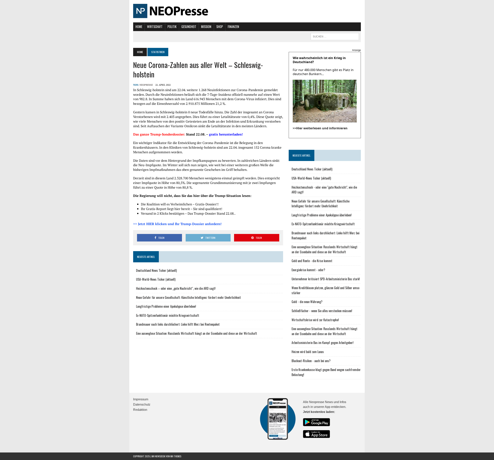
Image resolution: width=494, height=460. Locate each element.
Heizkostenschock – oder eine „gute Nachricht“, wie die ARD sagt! (176, 288)
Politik (172, 26)
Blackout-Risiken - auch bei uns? (311, 360)
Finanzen (233, 26)
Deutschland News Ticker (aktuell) (156, 270)
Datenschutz (141, 404)
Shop (219, 26)
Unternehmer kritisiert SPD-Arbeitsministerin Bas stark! (326, 279)
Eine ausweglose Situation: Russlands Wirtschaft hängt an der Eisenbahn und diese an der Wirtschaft (196, 333)
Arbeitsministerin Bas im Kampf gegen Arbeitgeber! (323, 342)
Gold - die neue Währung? (307, 301)
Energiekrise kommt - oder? (308, 270)
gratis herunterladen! (226, 134)
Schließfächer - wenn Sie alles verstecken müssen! (322, 310)
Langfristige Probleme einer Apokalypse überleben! (166, 306)
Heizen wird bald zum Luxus (308, 351)
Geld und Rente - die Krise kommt (312, 260)
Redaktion (140, 409)
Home (138, 26)
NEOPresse (146, 84)
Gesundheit (188, 26)
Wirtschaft (154, 26)
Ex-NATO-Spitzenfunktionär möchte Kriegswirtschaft (167, 315)
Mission (206, 26)
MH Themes (175, 456)
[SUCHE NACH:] (335, 36)
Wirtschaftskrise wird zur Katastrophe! (315, 320)
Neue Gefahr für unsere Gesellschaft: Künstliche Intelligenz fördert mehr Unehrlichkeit (188, 297)
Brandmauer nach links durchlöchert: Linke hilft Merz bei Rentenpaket (178, 324)
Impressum (140, 399)
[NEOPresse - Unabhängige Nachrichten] (247, 11)
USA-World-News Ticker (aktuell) (155, 279)
